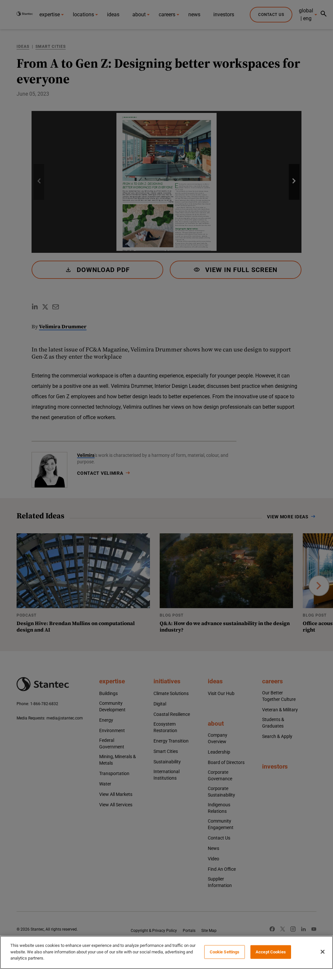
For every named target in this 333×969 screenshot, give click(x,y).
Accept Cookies (271, 951)
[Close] (322, 952)
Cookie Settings (225, 951)
